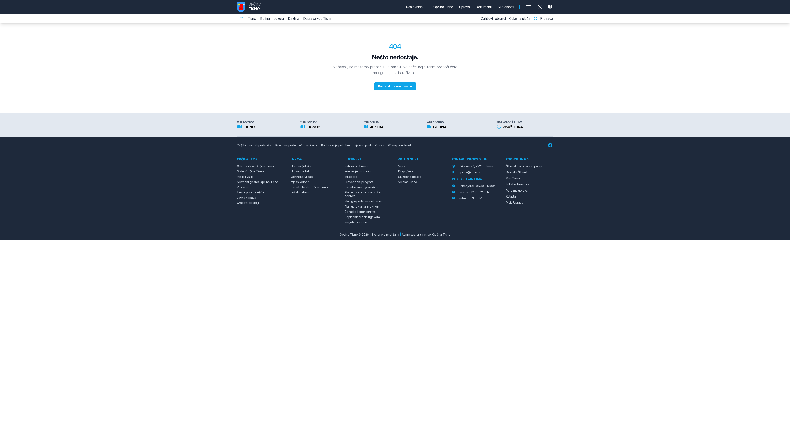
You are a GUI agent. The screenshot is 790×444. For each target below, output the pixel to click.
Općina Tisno (443, 7)
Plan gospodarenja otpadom (364, 201)
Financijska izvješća (250, 192)
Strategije (351, 176)
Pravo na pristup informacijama (296, 145)
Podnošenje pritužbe (335, 145)
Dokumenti (484, 7)
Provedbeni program (359, 182)
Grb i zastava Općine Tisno (255, 166)
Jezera (279, 18)
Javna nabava (246, 197)
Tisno (252, 18)
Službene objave (410, 176)
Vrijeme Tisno (407, 182)
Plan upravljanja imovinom (362, 206)
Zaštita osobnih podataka (254, 145)
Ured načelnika (301, 166)
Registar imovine (356, 222)
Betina (265, 18)
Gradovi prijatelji (248, 203)
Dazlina (293, 18)
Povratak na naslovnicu (395, 86)
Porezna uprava (517, 190)
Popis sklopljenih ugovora (362, 217)
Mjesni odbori (300, 182)
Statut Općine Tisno (250, 171)
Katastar (511, 196)
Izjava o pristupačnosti (369, 145)
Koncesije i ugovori (358, 171)
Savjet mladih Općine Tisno (309, 187)
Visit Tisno (513, 178)
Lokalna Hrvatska (517, 184)
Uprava (464, 7)
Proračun (243, 187)
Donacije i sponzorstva (360, 211)
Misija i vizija (245, 176)
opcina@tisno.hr (469, 172)
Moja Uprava (514, 202)
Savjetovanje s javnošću (361, 187)
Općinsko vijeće (302, 176)
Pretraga (546, 18)
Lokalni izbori (300, 192)
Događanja (405, 171)
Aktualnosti (505, 7)
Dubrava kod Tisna (317, 18)
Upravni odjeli (300, 171)
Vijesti (402, 166)
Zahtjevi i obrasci (493, 18)
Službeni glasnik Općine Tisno (257, 182)
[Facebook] (550, 6)
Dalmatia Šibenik (517, 172)
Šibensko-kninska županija (524, 166)
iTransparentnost (399, 145)
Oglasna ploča (519, 18)
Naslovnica (414, 7)
